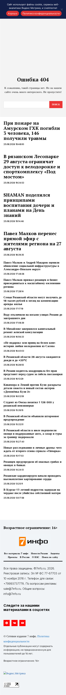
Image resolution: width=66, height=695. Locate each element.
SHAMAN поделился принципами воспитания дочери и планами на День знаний (29, 205)
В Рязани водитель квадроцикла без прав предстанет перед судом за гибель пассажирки (33, 372)
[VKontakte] (14, 623)
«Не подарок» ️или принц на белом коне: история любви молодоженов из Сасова (29, 344)
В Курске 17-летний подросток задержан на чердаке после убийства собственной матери (32, 491)
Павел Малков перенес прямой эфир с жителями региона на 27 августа (33, 241)
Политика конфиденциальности (41, 13)
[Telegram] (7, 623)
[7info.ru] (33, 541)
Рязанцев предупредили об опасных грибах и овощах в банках (32, 463)
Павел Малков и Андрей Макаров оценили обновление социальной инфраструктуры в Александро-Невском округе (31, 266)
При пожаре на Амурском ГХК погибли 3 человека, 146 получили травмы (32, 130)
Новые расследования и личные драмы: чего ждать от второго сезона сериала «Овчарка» (33, 449)
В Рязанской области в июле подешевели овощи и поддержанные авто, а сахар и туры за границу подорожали (33, 434)
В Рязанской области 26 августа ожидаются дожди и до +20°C (32, 358)
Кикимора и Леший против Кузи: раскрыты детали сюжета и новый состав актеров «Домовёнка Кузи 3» (32, 388)
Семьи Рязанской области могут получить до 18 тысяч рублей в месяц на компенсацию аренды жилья (33, 301)
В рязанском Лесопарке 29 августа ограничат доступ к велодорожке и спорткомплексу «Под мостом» (32, 166)
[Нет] (61, 9)
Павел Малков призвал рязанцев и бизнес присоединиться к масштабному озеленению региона (32, 283)
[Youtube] (22, 623)
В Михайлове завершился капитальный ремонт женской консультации (29, 330)
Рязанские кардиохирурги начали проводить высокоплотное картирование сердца (32, 477)
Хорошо (12, 13)
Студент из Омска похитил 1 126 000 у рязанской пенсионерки (29, 404)
